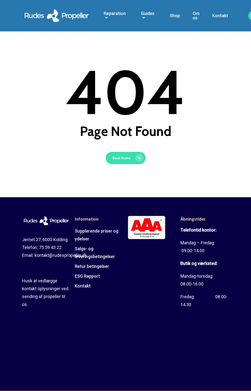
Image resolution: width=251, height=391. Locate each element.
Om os (196, 15)
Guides (147, 13)
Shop (175, 15)
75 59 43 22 (50, 247)
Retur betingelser (92, 266)
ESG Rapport (87, 276)
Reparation (115, 13)
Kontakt (220, 15)
